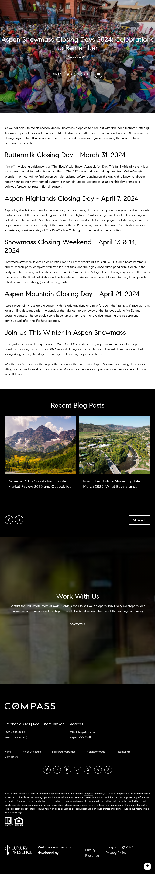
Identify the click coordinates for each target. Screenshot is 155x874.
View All (139, 520)
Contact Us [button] (77, 624)
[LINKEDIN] (67, 770)
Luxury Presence (92, 850)
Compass (88, 793)
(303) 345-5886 (15, 732)
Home (8, 751)
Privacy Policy (116, 853)
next (19, 519)
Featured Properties (63, 751)
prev (9, 519)
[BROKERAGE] (108, 770)
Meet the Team (32, 751)
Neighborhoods (96, 751)
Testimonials (123, 751)
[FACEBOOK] (47, 770)
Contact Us (11, 756)
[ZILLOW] (98, 770)
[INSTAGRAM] (57, 770)
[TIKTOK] (77, 770)
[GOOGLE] (87, 770)
